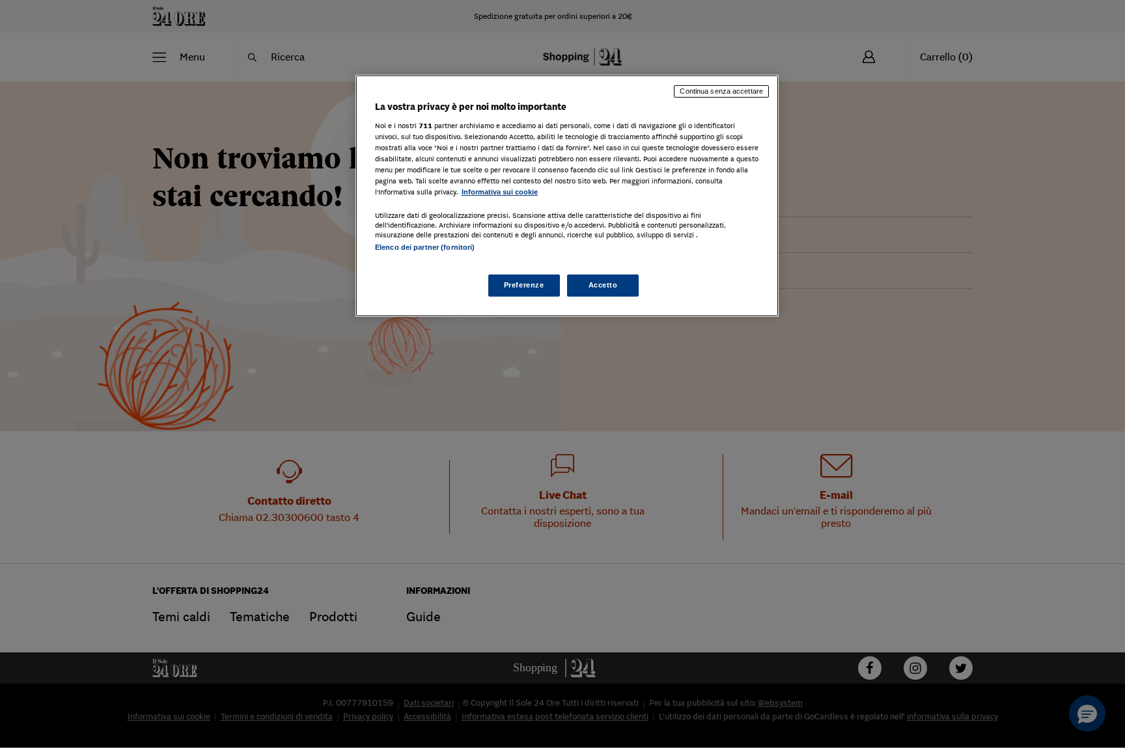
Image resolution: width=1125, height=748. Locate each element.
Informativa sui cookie (500, 192)
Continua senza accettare (721, 91)
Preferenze (524, 285)
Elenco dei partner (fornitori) (425, 247)
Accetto (603, 285)
